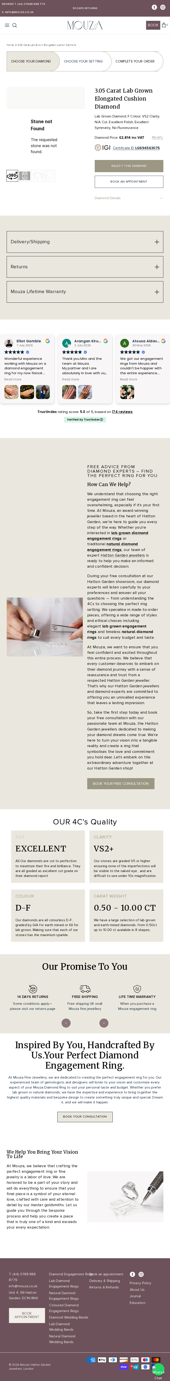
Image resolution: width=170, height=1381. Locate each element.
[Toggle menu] (7, 25)
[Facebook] (154, 7)
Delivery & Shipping (104, 1281)
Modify (157, 137)
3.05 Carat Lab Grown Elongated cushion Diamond (47, 45)
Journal (135, 1296)
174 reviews (122, 411)
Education (137, 1303)
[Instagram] (163, 7)
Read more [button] (53, 380)
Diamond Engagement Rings (71, 1274)
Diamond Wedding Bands (69, 1317)
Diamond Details (108, 198)
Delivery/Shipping (30, 242)
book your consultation (85, 1116)
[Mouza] (85, 25)
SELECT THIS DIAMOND (129, 166)
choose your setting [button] (83, 61)
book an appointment (128, 181)
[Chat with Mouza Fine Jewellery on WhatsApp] (158, 1369)
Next (103, 1023)
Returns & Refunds (104, 1287)
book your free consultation (121, 783)
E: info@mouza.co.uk (18, 12)
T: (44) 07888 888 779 (29, 4)
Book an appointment (106, 1274)
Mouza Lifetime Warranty (38, 292)
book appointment (27, 1315)
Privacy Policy (140, 1283)
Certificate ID (136, 148)
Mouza (24, 1365)
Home (10, 45)
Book (153, 25)
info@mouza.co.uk (23, 1286)
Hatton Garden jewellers (123, 555)
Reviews (8, 4)
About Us (137, 1290)
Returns (19, 267)
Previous (66, 1023)
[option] (46, 126)
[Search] (17, 25)
